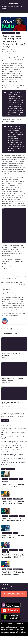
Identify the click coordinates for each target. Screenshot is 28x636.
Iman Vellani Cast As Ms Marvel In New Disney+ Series (12, 403)
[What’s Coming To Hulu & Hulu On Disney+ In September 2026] (5, 508)
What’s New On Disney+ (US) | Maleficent (11, 354)
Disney (7, 32)
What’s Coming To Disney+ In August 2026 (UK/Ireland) (13, 556)
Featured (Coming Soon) (13, 479)
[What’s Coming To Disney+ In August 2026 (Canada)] (5, 562)
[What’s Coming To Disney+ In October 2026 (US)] (5, 526)
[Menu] (2, 12)
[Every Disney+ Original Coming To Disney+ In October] (14, 362)
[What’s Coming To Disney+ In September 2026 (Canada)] (5, 491)
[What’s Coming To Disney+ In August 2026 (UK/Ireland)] (5, 543)
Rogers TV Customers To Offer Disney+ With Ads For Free (13, 283)
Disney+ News (12, 32)
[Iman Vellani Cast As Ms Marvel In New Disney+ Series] (14, 387)
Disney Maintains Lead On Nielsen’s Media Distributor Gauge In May (14, 278)
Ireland (20, 549)
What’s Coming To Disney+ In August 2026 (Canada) (13, 573)
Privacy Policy (19, 623)
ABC (3, 32)
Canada (4, 498)
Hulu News (18, 32)
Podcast (20, 479)
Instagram (19, 269)
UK (7, 552)
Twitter (6, 269)
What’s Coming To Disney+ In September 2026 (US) (13, 485)
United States (5, 481)
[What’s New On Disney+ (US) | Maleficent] (14, 337)
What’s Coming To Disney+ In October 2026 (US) (13, 536)
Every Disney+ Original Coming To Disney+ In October (12, 379)
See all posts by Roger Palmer (10, 315)
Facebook (11, 269)
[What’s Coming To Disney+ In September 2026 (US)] (5, 472)
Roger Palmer (12, 49)
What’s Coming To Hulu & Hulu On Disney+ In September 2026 (13, 519)
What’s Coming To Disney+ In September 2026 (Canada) (13, 502)
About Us (3, 623)
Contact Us (11, 623)
